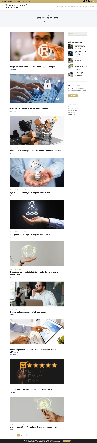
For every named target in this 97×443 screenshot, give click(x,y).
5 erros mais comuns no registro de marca (28, 312)
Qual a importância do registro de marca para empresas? (34, 427)
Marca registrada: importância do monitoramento (79, 74)
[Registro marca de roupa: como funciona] (70, 46)
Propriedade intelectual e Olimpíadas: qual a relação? (32, 66)
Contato (92, 6)
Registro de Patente (20, 189)
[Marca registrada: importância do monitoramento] (70, 74)
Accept (66, 440)
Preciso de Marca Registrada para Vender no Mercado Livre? (35, 150)
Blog (11, 63)
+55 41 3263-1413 (29, 1)
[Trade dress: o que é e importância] (70, 60)
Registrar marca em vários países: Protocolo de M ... (81, 66)
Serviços (63, 6)
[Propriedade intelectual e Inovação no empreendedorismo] (70, 53)
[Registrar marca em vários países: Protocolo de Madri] (70, 66)
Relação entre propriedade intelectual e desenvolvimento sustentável (35, 273)
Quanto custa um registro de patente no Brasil (30, 192)
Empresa (57, 6)
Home (41, 21)
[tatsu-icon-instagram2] (89, 1)
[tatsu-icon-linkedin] (86, 1)
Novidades (86, 6)
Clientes (79, 6)
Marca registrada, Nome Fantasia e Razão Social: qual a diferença (33, 350)
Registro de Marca (19, 147)
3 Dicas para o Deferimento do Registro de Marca (31, 390)
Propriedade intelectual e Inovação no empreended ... (81, 53)
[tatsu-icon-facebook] (84, 1)
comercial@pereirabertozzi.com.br (12, 1)
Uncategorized (71, 114)
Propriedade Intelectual (21, 63)
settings (58, 441)
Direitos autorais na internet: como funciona (29, 108)
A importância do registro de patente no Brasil (30, 234)
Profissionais (72, 6)
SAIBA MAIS (73, 95)
